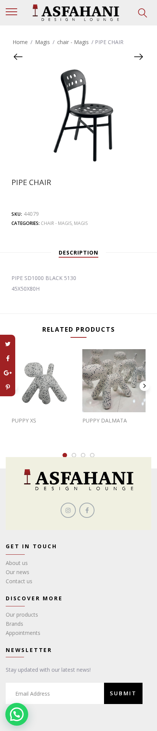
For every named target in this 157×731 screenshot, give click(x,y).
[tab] (78, 252)
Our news (17, 572)
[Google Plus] (7, 373)
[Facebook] (7, 358)
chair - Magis (73, 42)
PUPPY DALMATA (104, 420)
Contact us (19, 581)
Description (78, 252)
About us (17, 562)
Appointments (23, 632)
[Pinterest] (7, 387)
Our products (22, 614)
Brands (14, 623)
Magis (42, 42)
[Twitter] (7, 344)
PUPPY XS (23, 420)
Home (20, 42)
